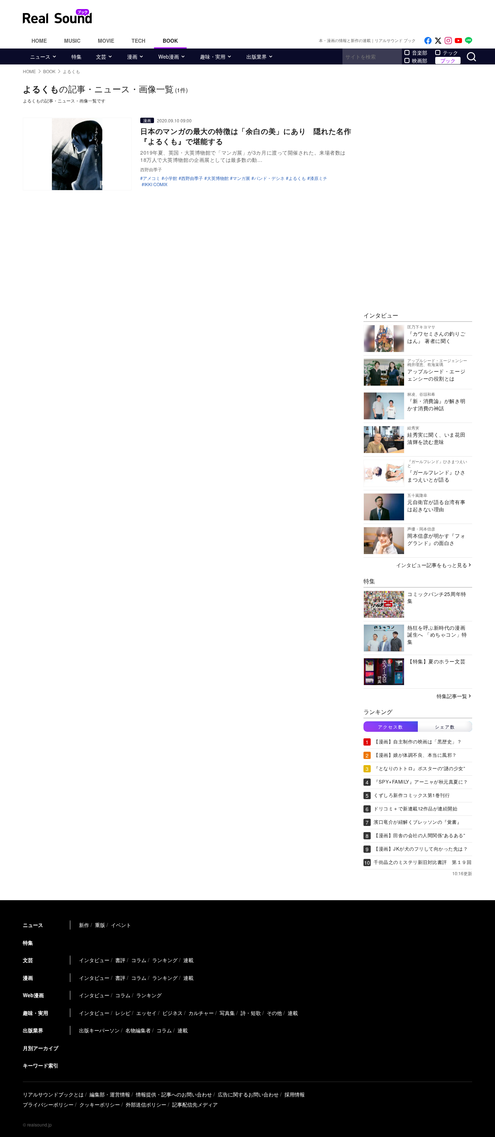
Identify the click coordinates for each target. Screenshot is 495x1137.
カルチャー (201, 1012)
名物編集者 (138, 1030)
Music (72, 40)
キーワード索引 (40, 1065)
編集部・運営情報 (110, 1094)
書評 (120, 960)
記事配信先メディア (195, 1104)
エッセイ (146, 1012)
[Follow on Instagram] (448, 40)
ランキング (165, 960)
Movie (106, 40)
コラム (138, 960)
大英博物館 (218, 178)
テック (450, 52)
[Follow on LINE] (468, 40)
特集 (76, 56)
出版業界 (256, 56)
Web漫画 (168, 56)
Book (170, 40)
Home (39, 40)
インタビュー (94, 960)
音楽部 (419, 52)
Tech (138, 40)
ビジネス (172, 1012)
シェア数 (445, 726)
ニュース (40, 56)
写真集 (227, 1012)
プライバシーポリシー (48, 1104)
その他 (274, 1012)
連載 (188, 960)
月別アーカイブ (40, 1048)
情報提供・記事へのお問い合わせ (174, 1094)
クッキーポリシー (99, 1104)
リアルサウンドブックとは (53, 1094)
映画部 (419, 60)
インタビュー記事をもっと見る (431, 564)
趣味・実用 (212, 56)
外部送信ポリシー (146, 1104)
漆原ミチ (318, 178)
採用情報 (294, 1094)
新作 (84, 924)
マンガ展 (241, 178)
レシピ (122, 1012)
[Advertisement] (296, 16)
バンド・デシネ (269, 178)
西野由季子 (192, 178)
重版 (100, 924)
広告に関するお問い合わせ (248, 1094)
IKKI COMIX (155, 184)
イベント (121, 924)
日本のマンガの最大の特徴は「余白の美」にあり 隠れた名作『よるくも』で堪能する (245, 136)
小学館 (170, 178)
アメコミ (151, 178)
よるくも (297, 178)
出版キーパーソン (99, 1030)
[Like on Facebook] (428, 40)
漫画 (132, 56)
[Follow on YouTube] (458, 40)
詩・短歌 (251, 1012)
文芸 (101, 56)
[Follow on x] (438, 40)
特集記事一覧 (452, 696)
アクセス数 (390, 726)
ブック (448, 60)
